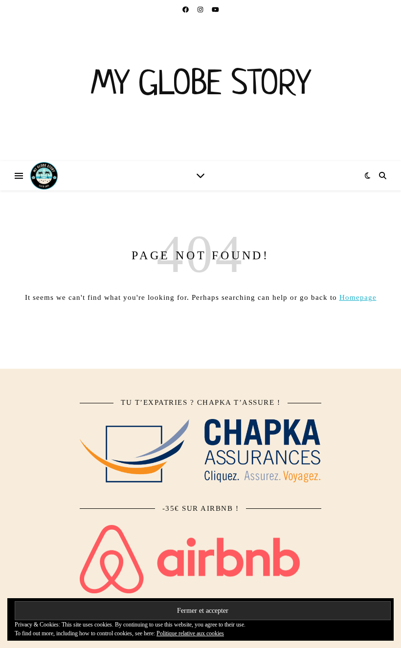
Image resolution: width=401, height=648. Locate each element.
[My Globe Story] (200, 90)
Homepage (358, 297)
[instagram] (201, 9)
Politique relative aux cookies (190, 633)
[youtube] (215, 9)
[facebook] (186, 9)
